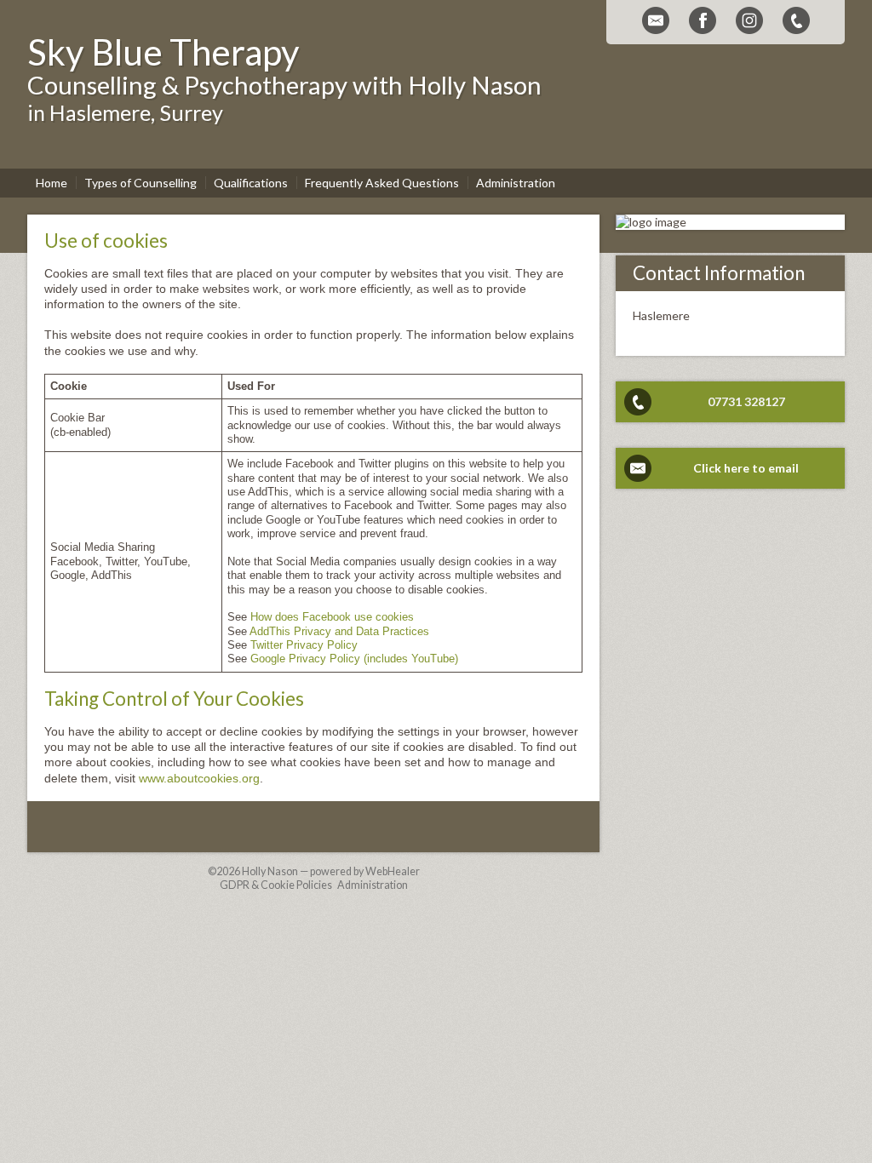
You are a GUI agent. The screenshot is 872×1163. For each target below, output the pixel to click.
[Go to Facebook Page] (702, 20)
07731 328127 (746, 401)
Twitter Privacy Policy (304, 645)
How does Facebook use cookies (332, 617)
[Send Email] (656, 20)
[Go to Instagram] (749, 20)
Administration (372, 885)
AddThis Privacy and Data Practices (339, 632)
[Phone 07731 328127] (796, 20)
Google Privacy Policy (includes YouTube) (354, 659)
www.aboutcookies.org (199, 778)
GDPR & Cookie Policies (276, 885)
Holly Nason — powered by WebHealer (331, 871)
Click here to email (746, 468)
